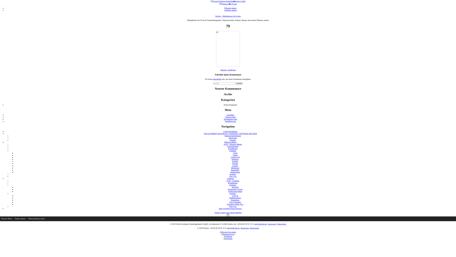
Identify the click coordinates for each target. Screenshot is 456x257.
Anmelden (230, 115)
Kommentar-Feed (230, 119)
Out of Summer (235, 202)
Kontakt (233, 140)
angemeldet (217, 79)
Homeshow (235, 200)
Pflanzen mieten (230, 8)
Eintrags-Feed (230, 117)
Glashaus (230, 179)
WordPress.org (230, 121)
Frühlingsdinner (235, 198)
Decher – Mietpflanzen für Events (228, 16)
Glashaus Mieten (20, 219)
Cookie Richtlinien (230, 132)
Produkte (232, 151)
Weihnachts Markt (235, 191)
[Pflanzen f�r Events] (228, 4)
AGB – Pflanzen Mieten (233, 144)
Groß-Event (235, 157)
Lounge (235, 166)
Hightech (235, 159)
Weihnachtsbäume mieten (36, 219)
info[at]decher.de (260, 224)
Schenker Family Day (235, 204)
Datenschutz (281, 224)
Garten (235, 155)
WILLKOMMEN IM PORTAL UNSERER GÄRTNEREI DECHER (230, 134)
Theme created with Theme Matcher (228, 213)
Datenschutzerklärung (233, 136)
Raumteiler (235, 170)
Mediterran (235, 168)
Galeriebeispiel (232, 147)
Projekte (233, 174)
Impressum (233, 138)
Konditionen (233, 149)
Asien (235, 153)
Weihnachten (235, 172)
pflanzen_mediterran (228, 70)
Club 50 (235, 196)
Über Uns (232, 176)
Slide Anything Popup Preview (230, 209)
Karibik (235, 162)
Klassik (235, 164)
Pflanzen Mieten (230, 142)
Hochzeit (235, 187)
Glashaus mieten (230, 10)
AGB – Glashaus (232, 181)
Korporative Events (235, 189)
